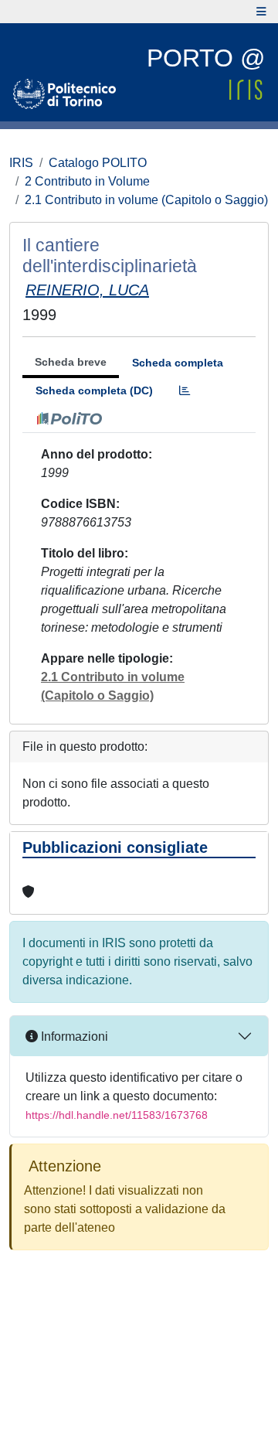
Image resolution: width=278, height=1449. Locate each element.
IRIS (21, 162)
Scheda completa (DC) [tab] (94, 390)
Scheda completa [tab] (177, 362)
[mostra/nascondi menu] (261, 11)
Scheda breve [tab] (71, 362)
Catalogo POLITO (98, 162)
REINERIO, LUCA (87, 289)
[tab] (184, 390)
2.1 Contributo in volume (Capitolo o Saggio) (146, 199)
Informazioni (73, 1036)
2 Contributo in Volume (87, 181)
